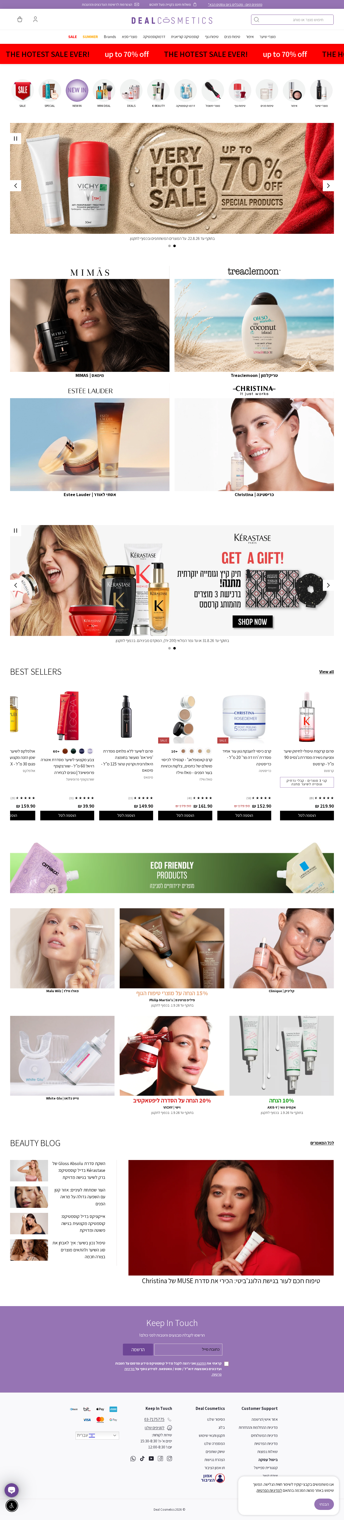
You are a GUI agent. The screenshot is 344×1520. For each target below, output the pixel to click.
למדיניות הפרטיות (269, 1490)
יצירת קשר (270, 1475)
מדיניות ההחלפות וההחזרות (258, 1427)
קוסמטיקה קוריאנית (185, 36)
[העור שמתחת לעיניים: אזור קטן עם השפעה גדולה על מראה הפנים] (29, 1197)
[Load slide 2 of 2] (169, 245)
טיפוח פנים (232, 36)
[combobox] (292, 20)
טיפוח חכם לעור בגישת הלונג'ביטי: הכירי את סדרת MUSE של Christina (231, 1280)
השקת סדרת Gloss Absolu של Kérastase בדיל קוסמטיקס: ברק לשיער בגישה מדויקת (78, 1170)
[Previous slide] (328, 185)
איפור (250, 36)
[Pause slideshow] (15, 138)
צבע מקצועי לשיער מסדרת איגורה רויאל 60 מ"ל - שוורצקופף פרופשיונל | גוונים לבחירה (67, 766)
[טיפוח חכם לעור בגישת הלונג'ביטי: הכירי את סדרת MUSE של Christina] (231, 1218)
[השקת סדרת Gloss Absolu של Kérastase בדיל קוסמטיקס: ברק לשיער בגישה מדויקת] (29, 1170)
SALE (72, 36)
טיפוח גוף (212, 36)
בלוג (221, 1427)
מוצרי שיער (268, 36)
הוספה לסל (307, 815)
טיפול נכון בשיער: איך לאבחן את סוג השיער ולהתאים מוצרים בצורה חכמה (78, 1249)
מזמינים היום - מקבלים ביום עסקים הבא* (235, 4)
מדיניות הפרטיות (266, 1443)
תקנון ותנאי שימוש (212, 1435)
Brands (110, 36)
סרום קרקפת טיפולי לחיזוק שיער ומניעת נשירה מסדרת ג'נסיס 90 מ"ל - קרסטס (309, 757)
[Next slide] (15, 185)
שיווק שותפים (215, 1451)
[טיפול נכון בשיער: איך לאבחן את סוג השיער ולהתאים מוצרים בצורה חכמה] (29, 1250)
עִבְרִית (83, 1435)
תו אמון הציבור (214, 1467)
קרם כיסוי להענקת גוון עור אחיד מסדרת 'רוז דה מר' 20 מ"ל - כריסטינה (246, 757)
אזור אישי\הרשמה (265, 1419)
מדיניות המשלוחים (264, 1435)
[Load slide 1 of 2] (174, 245)
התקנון (201, 1363)
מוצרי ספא (129, 36)
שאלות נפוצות (267, 1451)
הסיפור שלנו (216, 1419)
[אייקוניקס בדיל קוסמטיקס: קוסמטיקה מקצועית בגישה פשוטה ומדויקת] (29, 1223)
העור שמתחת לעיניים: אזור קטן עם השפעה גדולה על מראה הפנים (79, 1197)
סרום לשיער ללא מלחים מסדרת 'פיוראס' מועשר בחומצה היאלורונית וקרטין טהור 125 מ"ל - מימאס (127, 760)
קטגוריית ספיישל (266, 1467)
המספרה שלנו (214, 1443)
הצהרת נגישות (214, 1459)
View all (326, 671)
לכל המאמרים (322, 1143)
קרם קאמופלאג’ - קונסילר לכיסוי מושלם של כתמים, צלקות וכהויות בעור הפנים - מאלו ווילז (186, 766)
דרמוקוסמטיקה (154, 36)
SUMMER (90, 36)
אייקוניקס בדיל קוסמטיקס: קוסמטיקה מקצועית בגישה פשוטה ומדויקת (83, 1223)
